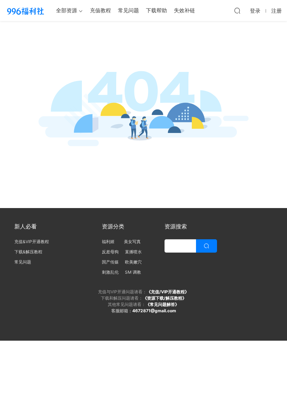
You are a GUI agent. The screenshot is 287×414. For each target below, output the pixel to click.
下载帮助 (156, 10)
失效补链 (184, 10)
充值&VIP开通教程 (31, 241)
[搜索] (237, 10)
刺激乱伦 (110, 272)
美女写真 (132, 241)
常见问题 (128, 10)
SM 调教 (133, 272)
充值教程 (100, 10)
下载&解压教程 (28, 251)
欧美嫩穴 (133, 262)
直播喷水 (133, 251)
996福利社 (25, 10)
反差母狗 (110, 251)
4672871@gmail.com (154, 310)
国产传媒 (110, 262)
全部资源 (66, 10)
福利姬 (110, 241)
